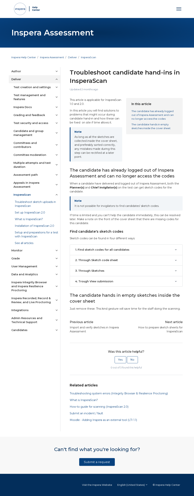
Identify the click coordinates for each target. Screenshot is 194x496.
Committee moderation (29, 155)
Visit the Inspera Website (97, 484)
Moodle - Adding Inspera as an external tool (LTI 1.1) (103, 420)
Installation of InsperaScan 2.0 (34, 226)
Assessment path (25, 175)
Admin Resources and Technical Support (26, 320)
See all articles (24, 243)
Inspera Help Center (23, 57)
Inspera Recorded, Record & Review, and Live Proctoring (31, 300)
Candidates (19, 330)
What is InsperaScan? (84, 400)
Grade (15, 258)
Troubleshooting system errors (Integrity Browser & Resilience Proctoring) (119, 393)
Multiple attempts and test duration (32, 165)
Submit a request (97, 462)
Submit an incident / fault (86, 413)
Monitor (17, 250)
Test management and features (29, 97)
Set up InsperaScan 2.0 (30, 212)
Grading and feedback (29, 115)
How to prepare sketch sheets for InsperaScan (160, 329)
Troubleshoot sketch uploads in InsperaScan (35, 204)
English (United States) (131, 484)
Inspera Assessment (52, 57)
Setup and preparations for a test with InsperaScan (36, 234)
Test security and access (30, 123)
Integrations (20, 310)
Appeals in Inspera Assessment (26, 184)
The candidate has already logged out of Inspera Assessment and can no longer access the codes (152, 115)
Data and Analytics (24, 274)
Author (16, 71)
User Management (24, 266)
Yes (120, 359)
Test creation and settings (32, 87)
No (132, 359)
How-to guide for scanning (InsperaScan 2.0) (99, 406)
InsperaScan (88, 57)
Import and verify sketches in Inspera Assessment (94, 329)
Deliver (72, 57)
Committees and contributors (25, 145)
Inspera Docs (22, 107)
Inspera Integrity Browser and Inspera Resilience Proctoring (29, 286)
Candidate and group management (28, 133)
